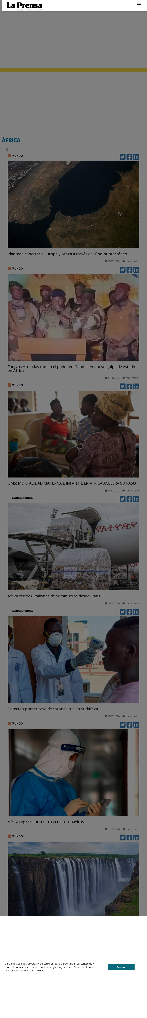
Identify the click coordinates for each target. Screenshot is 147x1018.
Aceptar (121, 967)
